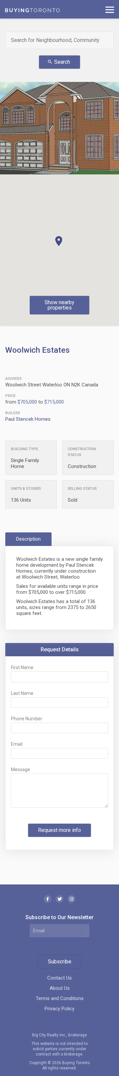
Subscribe (59, 961)
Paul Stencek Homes (28, 419)
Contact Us (59, 978)
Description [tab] (28, 539)
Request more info (59, 830)
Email (16, 744)
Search (58, 62)
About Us (60, 988)
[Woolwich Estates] (59, 128)
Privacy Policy (59, 1009)
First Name (22, 667)
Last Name (22, 693)
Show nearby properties (59, 305)
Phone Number (26, 718)
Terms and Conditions (60, 998)
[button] (59, 241)
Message (20, 769)
